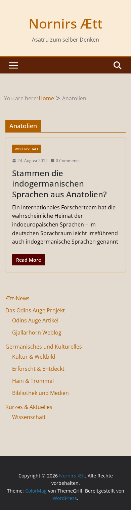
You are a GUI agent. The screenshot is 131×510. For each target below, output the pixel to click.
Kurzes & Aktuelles (28, 407)
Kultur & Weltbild (33, 356)
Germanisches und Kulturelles (43, 346)
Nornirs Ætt (65, 23)
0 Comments (68, 160)
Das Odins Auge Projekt (35, 310)
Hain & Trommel (33, 381)
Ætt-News (17, 298)
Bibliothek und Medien (40, 393)
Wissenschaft (27, 149)
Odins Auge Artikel (35, 320)
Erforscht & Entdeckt (38, 368)
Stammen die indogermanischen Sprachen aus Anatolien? (59, 183)
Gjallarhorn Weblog (36, 332)
